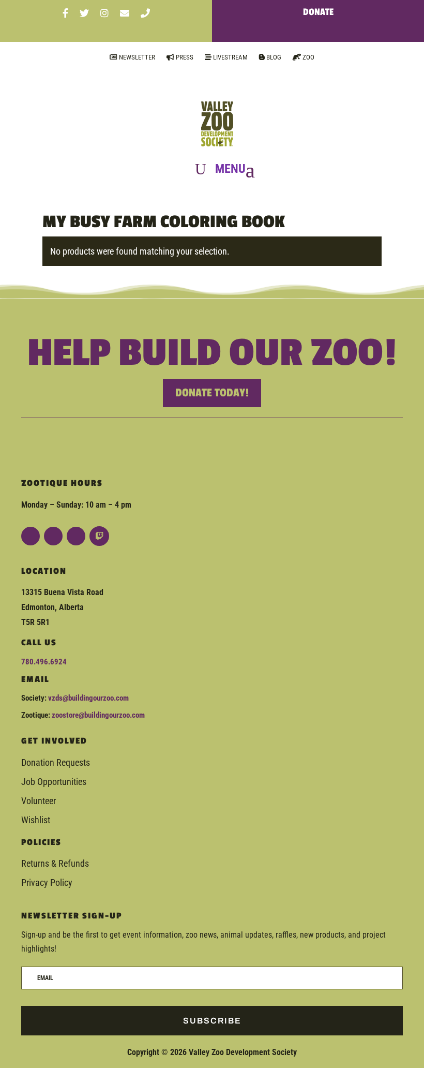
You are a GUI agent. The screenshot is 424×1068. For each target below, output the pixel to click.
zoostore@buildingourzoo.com (98, 715)
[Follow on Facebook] (30, 536)
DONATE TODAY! (212, 392)
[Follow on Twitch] (99, 536)
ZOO (307, 57)
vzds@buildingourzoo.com (88, 698)
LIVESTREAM (229, 57)
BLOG (273, 57)
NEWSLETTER (136, 57)
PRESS (183, 57)
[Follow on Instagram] (53, 536)
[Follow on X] (76, 536)
